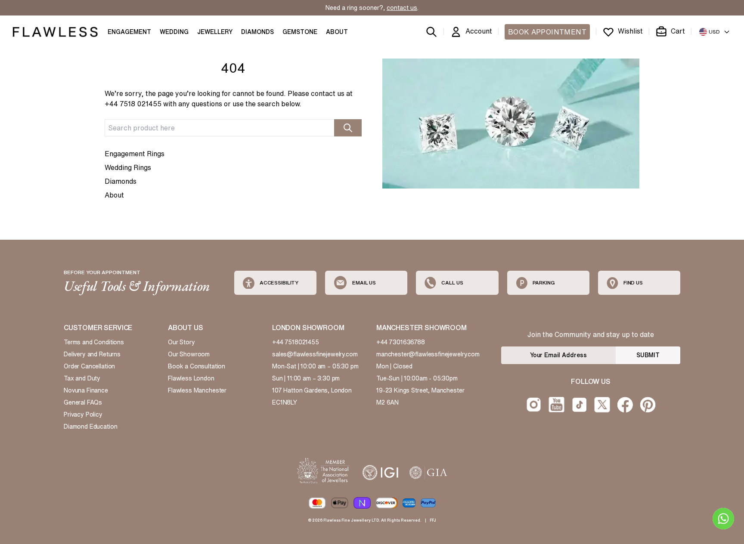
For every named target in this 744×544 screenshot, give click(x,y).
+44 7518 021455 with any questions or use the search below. (203, 103)
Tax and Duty (82, 378)
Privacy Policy (83, 414)
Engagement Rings (134, 153)
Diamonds (120, 181)
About (114, 195)
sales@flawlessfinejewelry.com (315, 354)
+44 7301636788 (400, 342)
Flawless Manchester (197, 390)
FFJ (433, 520)
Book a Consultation (196, 366)
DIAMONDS (257, 32)
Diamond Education (90, 426)
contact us (402, 8)
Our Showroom (189, 354)
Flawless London (191, 378)
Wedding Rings (128, 167)
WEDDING (174, 32)
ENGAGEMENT (129, 32)
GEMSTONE (299, 32)
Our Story (181, 342)
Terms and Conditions (94, 342)
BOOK (547, 31)
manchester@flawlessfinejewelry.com (428, 354)
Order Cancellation (89, 366)
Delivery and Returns (92, 354)
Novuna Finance (86, 390)
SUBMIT (648, 355)
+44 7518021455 (295, 342)
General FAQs (83, 402)
